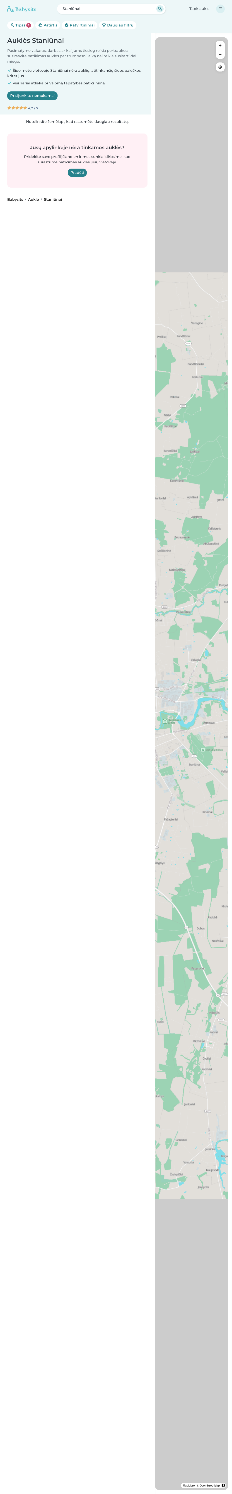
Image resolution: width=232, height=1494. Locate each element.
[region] (191, 763)
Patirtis (50, 25)
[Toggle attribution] (223, 1485)
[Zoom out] (220, 54)
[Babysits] (21, 9)
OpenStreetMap (210, 1485)
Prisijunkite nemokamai (32, 95)
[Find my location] (220, 67)
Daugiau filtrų (119, 25)
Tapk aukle (199, 9)
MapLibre (189, 1485)
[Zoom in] (220, 45)
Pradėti (77, 172)
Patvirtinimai (82, 25)
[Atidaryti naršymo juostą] (220, 9)
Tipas (21, 25)
